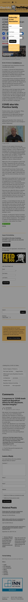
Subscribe (13, 41)
